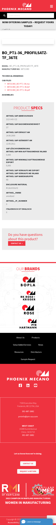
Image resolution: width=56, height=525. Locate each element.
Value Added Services (22, 344)
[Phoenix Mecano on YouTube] (35, 385)
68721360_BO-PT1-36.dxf (18, 87)
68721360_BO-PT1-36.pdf (18, 90)
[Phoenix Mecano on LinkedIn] (28, 385)
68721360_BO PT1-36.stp (18, 83)
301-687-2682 (28, 411)
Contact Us (16, 243)
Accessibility (13, 522)
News (40, 344)
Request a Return (28, 471)
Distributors (36, 352)
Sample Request (28, 359)
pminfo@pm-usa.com (28, 416)
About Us (20, 337)
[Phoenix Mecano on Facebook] (20, 385)
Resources (19, 352)
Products (36, 337)
